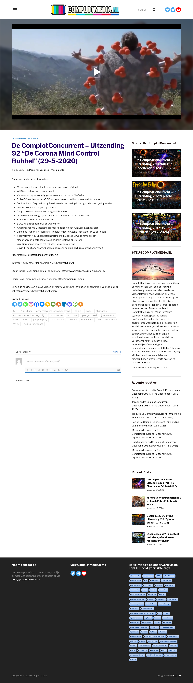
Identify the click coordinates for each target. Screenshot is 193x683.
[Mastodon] (69, 304)
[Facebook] (36, 304)
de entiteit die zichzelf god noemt (142, 613)
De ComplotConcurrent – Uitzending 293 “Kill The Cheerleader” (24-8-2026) (155, 164)
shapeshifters (136, 636)
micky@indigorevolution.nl (59, 263)
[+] (66, 370)
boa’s (88, 311)
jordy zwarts (107, 315)
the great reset (171, 655)
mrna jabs (154, 580)
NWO (26, 319)
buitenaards (135, 576)
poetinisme (167, 580)
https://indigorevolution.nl (44, 255)
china (145, 590)
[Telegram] (173, 9)
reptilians (161, 599)
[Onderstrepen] (35, 370)
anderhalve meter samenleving (53, 311)
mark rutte (134, 590)
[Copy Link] (47, 304)
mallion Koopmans (154, 655)
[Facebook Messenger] (42, 304)
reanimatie (87, 319)
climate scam (136, 580)
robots (151, 599)
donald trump (169, 576)
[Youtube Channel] (178, 9)
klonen (133, 641)
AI (146, 580)
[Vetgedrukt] (27, 370)
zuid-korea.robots (33, 324)
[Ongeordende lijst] (47, 370)
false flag (167, 622)
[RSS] (58, 304)
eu (159, 613)
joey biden (148, 585)
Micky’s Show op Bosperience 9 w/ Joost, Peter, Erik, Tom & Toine (164, 501)
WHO (16, 324)
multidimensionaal (137, 599)
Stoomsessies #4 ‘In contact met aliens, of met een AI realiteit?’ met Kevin (163, 537)
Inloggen (116, 352)
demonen (154, 650)
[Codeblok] (55, 370)
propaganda (147, 622)
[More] (80, 304)
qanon (145, 632)
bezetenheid (151, 604)
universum (153, 641)
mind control (135, 585)
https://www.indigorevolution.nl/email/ (36, 291)
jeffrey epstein (136, 618)
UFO (158, 576)
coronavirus (56, 315)
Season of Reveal (137, 655)
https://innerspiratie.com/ (71, 279)
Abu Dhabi (26, 311)
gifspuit (148, 618)
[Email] (53, 304)
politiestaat (58, 319)
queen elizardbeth (160, 645)
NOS (15, 319)
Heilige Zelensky (168, 627)
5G (14, 311)
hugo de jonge (165, 604)
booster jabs (173, 636)
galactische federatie (168, 641)
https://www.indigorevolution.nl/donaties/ (83, 271)
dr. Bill (133, 659)
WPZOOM (175, 675)
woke (157, 618)
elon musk (172, 599)
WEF (163, 650)
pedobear (134, 632)
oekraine (163, 590)
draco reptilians (136, 604)
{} (63, 370)
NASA (143, 641)
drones (173, 645)
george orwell (89, 315)
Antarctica (143, 650)
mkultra (154, 627)
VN (99, 319)
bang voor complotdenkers (155, 636)
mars (158, 622)
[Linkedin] (64, 304)
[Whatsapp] (25, 304)
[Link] (59, 370)
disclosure (170, 585)
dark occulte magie (138, 594)
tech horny (167, 618)
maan (162, 594)
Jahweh (162, 632)
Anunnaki (134, 608)
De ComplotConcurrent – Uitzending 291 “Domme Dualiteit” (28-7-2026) (154, 228)
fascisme (72, 315)
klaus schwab (145, 645)
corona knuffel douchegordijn (29, 315)
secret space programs (139, 627)
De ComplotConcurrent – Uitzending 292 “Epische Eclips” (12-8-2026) (154, 196)
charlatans (102, 311)
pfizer (153, 632)
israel (133, 645)
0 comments (57, 170)
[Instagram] (31, 304)
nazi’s (154, 590)
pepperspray (40, 319)
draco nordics (147, 608)
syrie (133, 650)
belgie (78, 311)
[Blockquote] (51, 370)
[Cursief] (31, 370)
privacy (73, 319)
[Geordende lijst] (43, 370)
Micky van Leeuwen (39, 170)
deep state (135, 622)
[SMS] (75, 304)
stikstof (172, 650)
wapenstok (111, 319)
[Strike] (39, 370)
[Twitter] (167, 9)
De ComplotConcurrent (26, 138)
